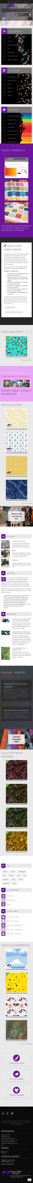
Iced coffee (11, 127)
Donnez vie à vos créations (16, 710)
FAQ (2, 1145)
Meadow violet (12, 142)
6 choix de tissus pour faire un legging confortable (21, 620)
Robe (13, 551)
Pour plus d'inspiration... (26, 1044)
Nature (10, 95)
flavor (14, 883)
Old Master (11, 52)
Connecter (5, 1152)
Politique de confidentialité (9, 1140)
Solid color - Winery (13, 917)
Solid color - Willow (13, 921)
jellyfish (5, 879)
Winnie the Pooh (13, 56)
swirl (18, 875)
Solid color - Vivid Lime (14, 934)
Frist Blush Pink (12, 120)
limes (20, 879)
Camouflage (11, 77)
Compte (18, 1)
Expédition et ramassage (8, 1138)
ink (24, 875)
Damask (10, 91)
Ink (8, 49)
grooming (6, 883)
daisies (5, 871)
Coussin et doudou (18, 541)
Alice (9, 38)
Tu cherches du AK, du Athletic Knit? (19, 649)
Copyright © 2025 (6, 1175)
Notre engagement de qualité (9, 1143)
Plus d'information (18, 1124)
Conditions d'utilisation (8, 1142)
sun (4, 875)
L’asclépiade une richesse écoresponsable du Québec (21, 632)
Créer (4, 1153)
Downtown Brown (13, 131)
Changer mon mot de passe (13, 312)
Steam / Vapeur (13, 60)
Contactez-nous (5, 1136)
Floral (9, 84)
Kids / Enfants (12, 80)
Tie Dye (10, 41)
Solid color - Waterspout (14, 925)
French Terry (11, 900)
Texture (10, 88)
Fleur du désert (12, 134)
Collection (15, 31)
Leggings (15, 560)
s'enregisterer (10, 307)
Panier (21, 14)
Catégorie (14, 70)
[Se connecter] (17, 14)
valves (13, 871)
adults (13, 879)
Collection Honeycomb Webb (16, 739)
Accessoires (10, 896)
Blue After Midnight (13, 116)
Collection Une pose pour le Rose (16, 516)
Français (27, 1)
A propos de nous (6, 1135)
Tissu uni (13, 110)
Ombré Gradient (13, 45)
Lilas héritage (12, 138)
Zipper (9, 904)
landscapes (22, 871)
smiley (11, 875)
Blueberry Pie (12, 123)
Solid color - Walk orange (14, 929)
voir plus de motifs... (26, 360)
